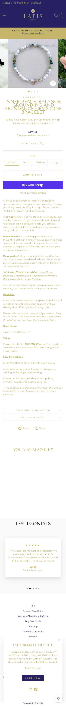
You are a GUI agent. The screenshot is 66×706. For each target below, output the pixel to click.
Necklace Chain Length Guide (32, 616)
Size (33, 156)
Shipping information (33, 410)
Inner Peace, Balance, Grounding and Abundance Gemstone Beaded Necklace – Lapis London (30, 275)
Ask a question (33, 417)
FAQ (33, 606)
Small (26, 162)
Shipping (21, 135)
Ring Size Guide (33, 621)
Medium (40, 162)
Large (55, 162)
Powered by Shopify (33, 703)
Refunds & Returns (33, 631)
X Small (12, 162)
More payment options (33, 192)
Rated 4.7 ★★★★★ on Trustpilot (22, 2)
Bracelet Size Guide (33, 611)
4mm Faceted (33, 97)
